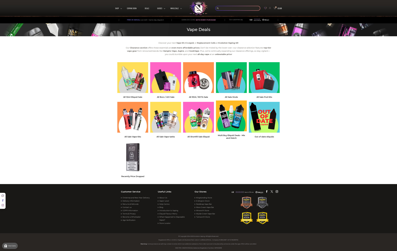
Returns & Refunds (130, 204)
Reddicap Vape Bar (204, 204)
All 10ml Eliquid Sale (132, 97)
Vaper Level (164, 201)
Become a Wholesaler (132, 217)
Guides (159, 8)
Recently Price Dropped (132, 176)
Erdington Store (203, 201)
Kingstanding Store (204, 198)
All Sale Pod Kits (264, 97)
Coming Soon (132, 8)
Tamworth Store (203, 217)
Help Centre (164, 204)
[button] (258, 19)
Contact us (127, 207)
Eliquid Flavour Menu (168, 214)
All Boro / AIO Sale (165, 97)
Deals (147, 8)
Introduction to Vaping (168, 211)
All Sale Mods (231, 97)
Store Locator (165, 223)
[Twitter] (272, 192)
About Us (163, 198)
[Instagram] (3, 206)
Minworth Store (202, 211)
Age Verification (129, 220)
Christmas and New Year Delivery (136, 198)
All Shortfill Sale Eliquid (198, 137)
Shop (117, 8)
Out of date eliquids (264, 137)
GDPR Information (130, 211)
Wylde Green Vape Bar (205, 214)
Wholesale (174, 8)
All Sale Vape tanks (166, 137)
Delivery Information (131, 201)
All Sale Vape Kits (132, 137)
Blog (161, 207)
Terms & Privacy (129, 214)
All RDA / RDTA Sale (198, 97)
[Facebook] (3, 201)
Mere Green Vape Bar (205, 207)
